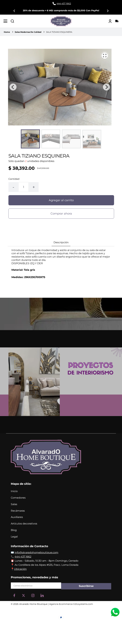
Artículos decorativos (24, 523)
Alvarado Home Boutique (33, 604)
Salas (14, 504)
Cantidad (13, 178)
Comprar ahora (61, 213)
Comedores (18, 497)
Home (7, 32)
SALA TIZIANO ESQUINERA (59, 32)
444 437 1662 (23, 556)
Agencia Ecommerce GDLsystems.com (71, 604)
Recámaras (18, 510)
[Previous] (14, 10)
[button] (12, 21)
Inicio (14, 491)
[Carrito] (116, 21)
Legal (14, 536)
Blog (14, 530)
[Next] (107, 10)
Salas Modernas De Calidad (28, 32)
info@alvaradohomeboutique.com (36, 552)
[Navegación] (6, 21)
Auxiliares (17, 517)
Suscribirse (86, 585)
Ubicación (20, 569)
